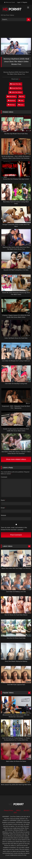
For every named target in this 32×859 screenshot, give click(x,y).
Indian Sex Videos (16, 92)
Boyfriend (12, 100)
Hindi (21, 100)
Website (3, 515)
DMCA (18, 810)
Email (3, 508)
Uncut (21, 104)
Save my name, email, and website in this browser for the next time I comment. (14, 528)
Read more (15, 79)
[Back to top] (26, 853)
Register (24, 2)
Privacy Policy (8, 810)
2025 (22, 96)
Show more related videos (16, 459)
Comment (4, 477)
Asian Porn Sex (16, 84)
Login (18, 2)
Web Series (12, 96)
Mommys (12, 104)
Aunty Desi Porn (16, 88)
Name (3, 500)
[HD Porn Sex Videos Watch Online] (13, 9)
